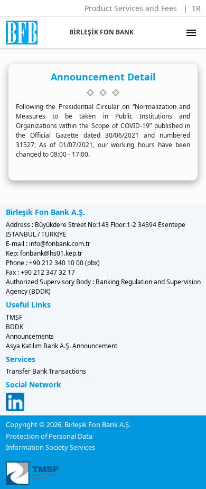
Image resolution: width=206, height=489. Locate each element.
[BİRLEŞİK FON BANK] (17, 32)
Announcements (30, 336)
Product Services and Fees (131, 8)
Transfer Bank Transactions (46, 371)
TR (196, 8)
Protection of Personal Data (49, 436)
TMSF (14, 317)
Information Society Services (50, 447)
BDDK (14, 326)
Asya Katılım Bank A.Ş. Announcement (61, 345)
